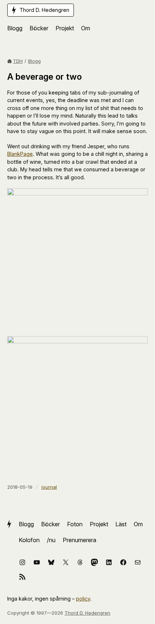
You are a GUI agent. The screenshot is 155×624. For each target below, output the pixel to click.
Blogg (34, 61)
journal (49, 487)
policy (83, 599)
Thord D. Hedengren (87, 613)
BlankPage (20, 154)
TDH (18, 61)
